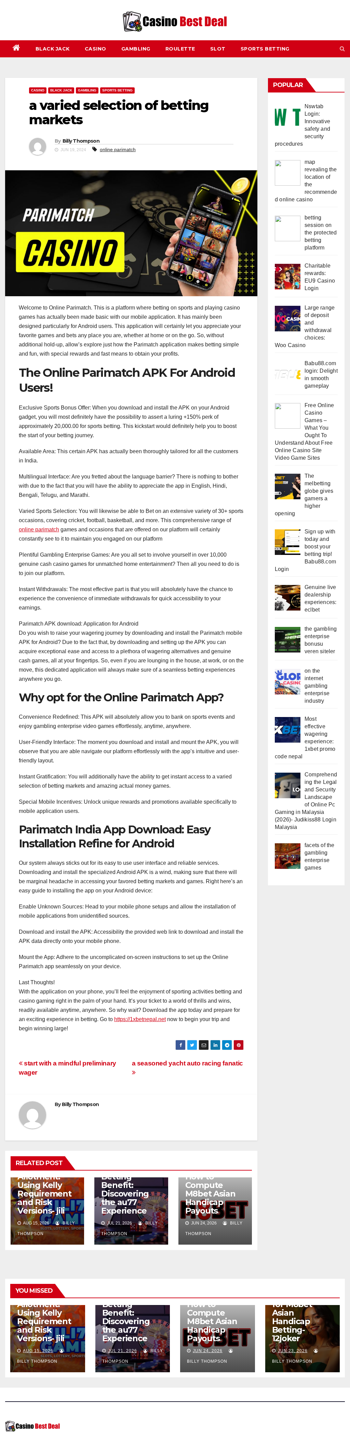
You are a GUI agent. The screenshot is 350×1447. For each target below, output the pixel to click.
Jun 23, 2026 (293, 1350)
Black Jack (53, 49)
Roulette (180, 49)
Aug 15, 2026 (38, 1350)
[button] (342, 49)
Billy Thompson (81, 141)
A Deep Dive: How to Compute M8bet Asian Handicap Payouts (211, 1189)
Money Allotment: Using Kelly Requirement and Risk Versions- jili (44, 1189)
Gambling (135, 49)
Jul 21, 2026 (122, 1350)
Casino (95, 49)
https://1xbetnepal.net (140, 1019)
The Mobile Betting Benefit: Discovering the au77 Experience (125, 1189)
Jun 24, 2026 (208, 1350)
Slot (218, 49)
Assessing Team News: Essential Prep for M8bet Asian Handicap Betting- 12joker (300, 1308)
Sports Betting (265, 49)
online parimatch (118, 149)
